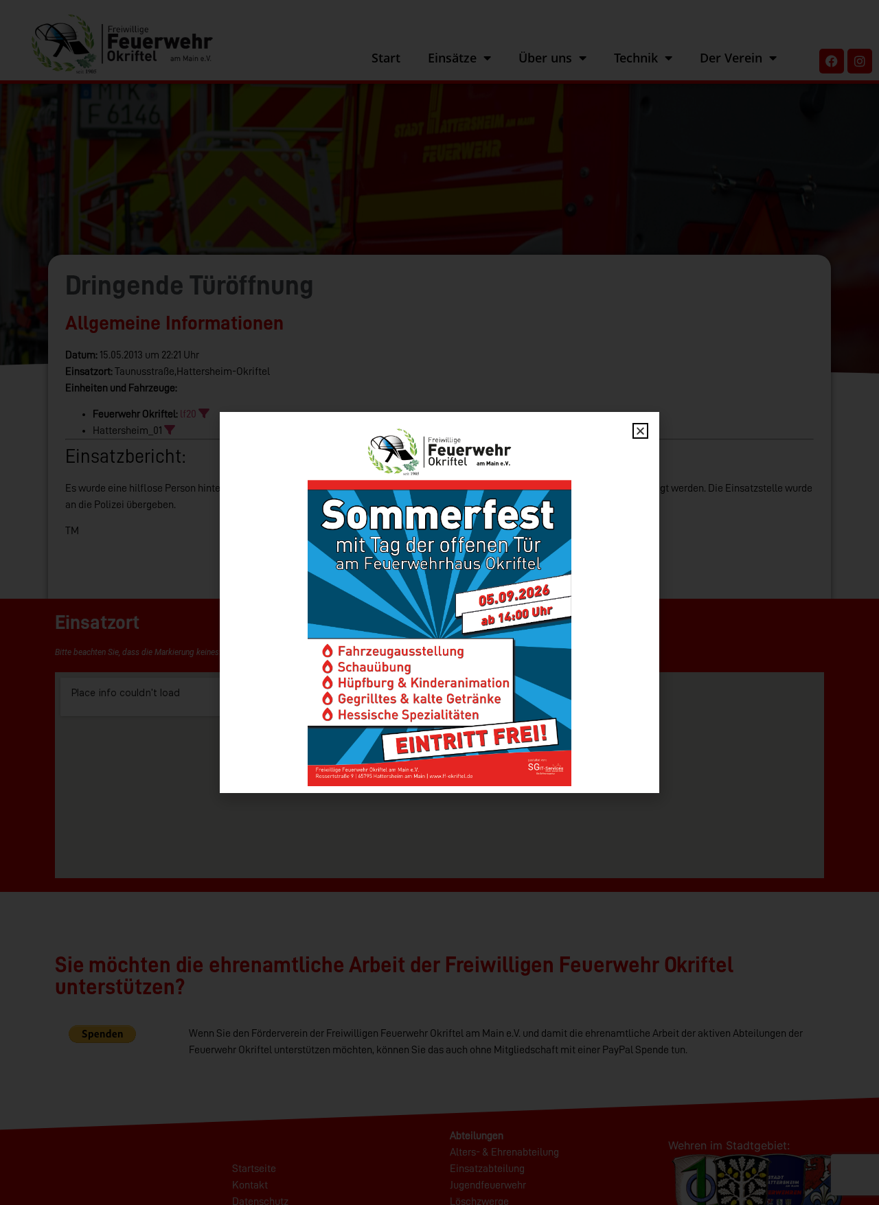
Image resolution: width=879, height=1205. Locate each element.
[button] (640, 431)
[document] (439, 602)
